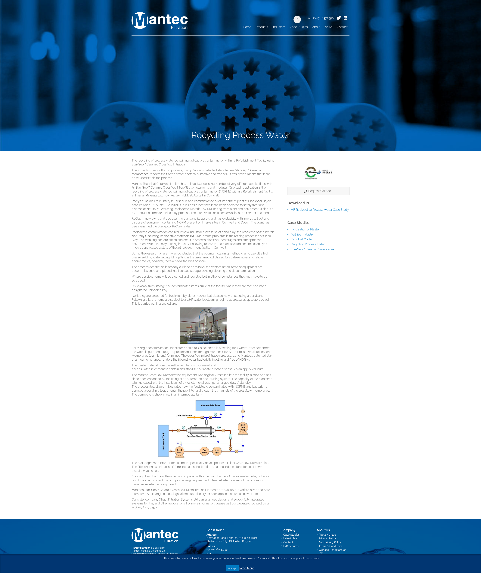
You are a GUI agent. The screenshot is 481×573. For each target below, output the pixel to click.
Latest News (291, 538)
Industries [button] (279, 27)
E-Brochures (291, 546)
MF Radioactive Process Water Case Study (320, 209)
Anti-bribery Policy (330, 542)
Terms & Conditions (330, 546)
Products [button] (262, 27)
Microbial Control (302, 239)
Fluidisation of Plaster (305, 229)
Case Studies (299, 27)
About (316, 27)
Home (247, 27)
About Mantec (327, 534)
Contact (342, 27)
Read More (246, 568)
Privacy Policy (327, 538)
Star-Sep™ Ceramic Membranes (312, 249)
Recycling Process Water (308, 244)
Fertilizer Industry (302, 234)
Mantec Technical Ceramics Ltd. (148, 550)
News (329, 27)
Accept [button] (232, 568)
